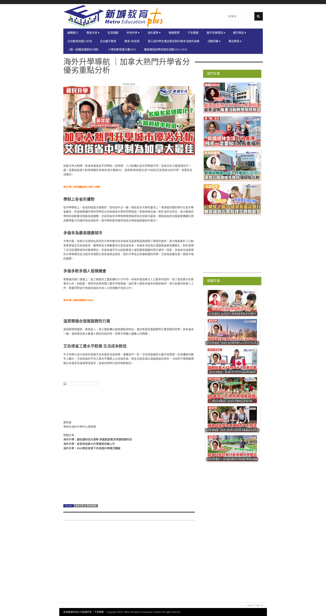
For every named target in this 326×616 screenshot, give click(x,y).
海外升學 (80, 505)
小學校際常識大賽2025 (122, 49)
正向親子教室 (108, 41)
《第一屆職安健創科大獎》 (83, 49)
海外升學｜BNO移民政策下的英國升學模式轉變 (91, 448)
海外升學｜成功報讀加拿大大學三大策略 (81, 187)
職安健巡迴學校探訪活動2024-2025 (165, 49)
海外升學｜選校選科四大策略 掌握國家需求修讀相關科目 (97, 439)
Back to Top (254, 605)
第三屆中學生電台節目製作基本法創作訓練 (173, 41)
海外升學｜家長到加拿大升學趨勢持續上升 (89, 444)
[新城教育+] (113, 16)
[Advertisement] (129, 563)
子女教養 (193, 32)
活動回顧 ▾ (213, 41)
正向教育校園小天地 (79, 41)
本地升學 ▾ (132, 32)
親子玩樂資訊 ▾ (216, 32)
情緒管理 (174, 32)
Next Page (129, 493)
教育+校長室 (132, 41)
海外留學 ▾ (154, 32)
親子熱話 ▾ (239, 32)
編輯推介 (72, 32)
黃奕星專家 (92, 505)
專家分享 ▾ (92, 32)
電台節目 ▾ (235, 41)
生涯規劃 (112, 32)
